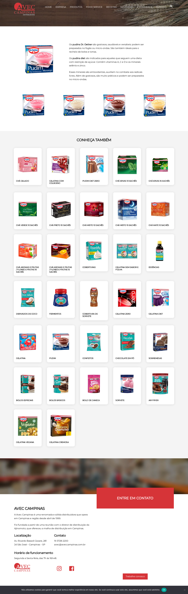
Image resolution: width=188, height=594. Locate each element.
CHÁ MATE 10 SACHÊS (159, 225)
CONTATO (161, 7)
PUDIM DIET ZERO (91, 181)
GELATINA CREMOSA (59, 442)
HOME (48, 7)
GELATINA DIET (156, 314)
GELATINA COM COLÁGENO (56, 182)
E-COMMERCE (144, 7)
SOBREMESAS (155, 358)
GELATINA (20, 358)
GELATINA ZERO (123, 314)
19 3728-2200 (61, 541)
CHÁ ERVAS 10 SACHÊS (126, 181)
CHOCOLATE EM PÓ (124, 358)
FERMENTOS (55, 314)
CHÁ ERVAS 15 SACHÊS (159, 181)
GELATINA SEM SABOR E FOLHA (126, 268)
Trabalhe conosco (135, 576)
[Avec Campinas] (24, 14)
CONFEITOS (87, 358)
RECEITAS (111, 7)
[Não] (184, 589)
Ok (164, 590)
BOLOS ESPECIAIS (24, 400)
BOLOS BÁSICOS (57, 400)
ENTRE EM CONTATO (135, 498)
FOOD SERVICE (94, 7)
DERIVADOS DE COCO (26, 314)
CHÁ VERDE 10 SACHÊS (27, 225)
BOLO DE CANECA (91, 400)
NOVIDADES (126, 7)
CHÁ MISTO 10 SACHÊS (92, 225)
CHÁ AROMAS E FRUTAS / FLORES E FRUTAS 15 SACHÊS (60, 269)
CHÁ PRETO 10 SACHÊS (60, 225)
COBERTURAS (89, 267)
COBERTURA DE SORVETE (90, 315)
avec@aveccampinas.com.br (69, 544)
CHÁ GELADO (22, 181)
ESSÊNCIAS (154, 267)
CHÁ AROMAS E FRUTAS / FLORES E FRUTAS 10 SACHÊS (27, 269)
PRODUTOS (76, 7)
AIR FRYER (153, 400)
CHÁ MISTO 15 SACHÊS (125, 225)
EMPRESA (61, 7)
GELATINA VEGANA (25, 442)
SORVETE (119, 400)
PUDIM (52, 358)
